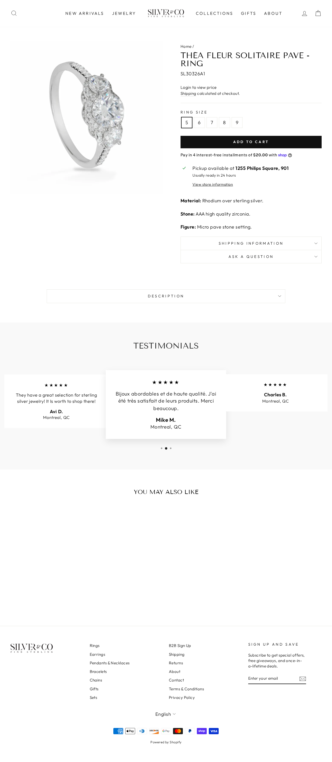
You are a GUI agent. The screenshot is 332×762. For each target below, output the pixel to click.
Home (186, 46)
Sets (93, 697)
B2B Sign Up (180, 645)
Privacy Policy (182, 697)
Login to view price (199, 87)
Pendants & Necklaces (110, 662)
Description (166, 296)
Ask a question (251, 256)
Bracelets (98, 671)
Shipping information (251, 243)
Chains (96, 680)
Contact (176, 680)
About (273, 13)
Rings (95, 645)
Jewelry (124, 13)
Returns (176, 662)
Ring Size (194, 112)
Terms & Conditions (186, 688)
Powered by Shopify (165, 742)
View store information (212, 184)
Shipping (188, 93)
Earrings (97, 654)
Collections (214, 13)
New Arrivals (84, 13)
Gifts (248, 13)
